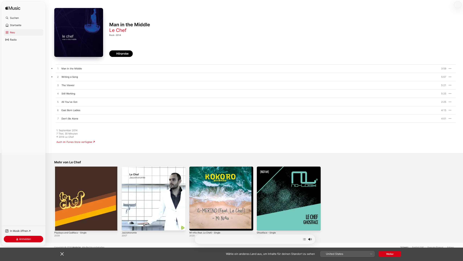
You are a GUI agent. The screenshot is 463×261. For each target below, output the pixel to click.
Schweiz (404, 247)
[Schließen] (62, 254)
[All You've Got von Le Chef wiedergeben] (57, 102)
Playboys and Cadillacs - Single (71, 168)
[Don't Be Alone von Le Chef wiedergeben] (57, 118)
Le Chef (117, 30)
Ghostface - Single (267, 168)
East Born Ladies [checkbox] (70, 110)
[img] (12, 8)
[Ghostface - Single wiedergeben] (261, 226)
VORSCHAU (441, 68)
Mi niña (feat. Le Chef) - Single (206, 168)
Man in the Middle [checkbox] (71, 68)
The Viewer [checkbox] (68, 85)
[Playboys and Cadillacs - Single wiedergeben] (58, 226)
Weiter (390, 253)
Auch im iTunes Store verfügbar (74, 141)
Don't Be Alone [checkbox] (69, 118)
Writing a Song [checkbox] (69, 76)
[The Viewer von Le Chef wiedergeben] (57, 85)
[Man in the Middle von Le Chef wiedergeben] (57, 68)
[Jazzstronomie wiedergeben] (126, 226)
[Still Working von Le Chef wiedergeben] (57, 93)
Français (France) (435, 247)
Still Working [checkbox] (68, 93)
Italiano (450, 247)
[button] (23, 18)
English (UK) (418, 247)
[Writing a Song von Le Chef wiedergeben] (57, 77)
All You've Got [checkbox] (69, 101)
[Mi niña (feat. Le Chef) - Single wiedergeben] (194, 226)
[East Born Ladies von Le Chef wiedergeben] (57, 110)
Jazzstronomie (130, 168)
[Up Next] (304, 239)
